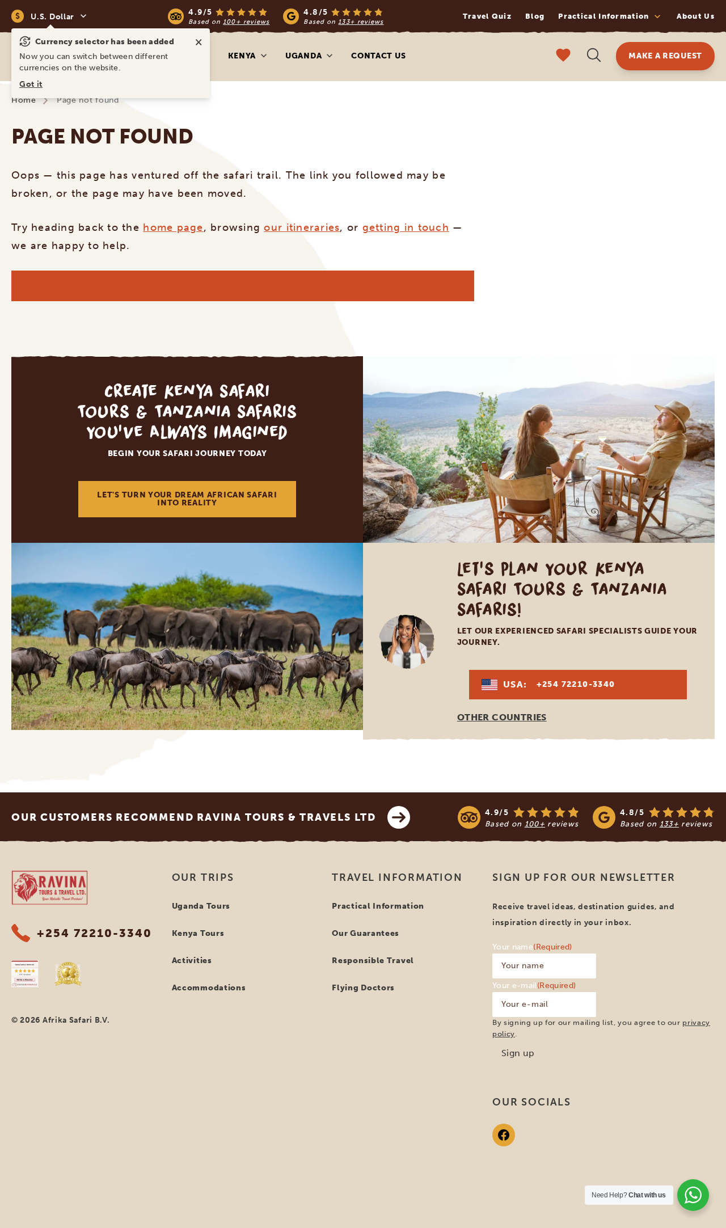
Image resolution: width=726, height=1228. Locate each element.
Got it (31, 84)
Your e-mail (534, 985)
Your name (532, 947)
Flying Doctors (363, 988)
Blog (534, 16)
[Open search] (593, 56)
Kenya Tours (198, 933)
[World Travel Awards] (68, 974)
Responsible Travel (373, 960)
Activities (192, 960)
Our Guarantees (365, 933)
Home (23, 100)
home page (173, 227)
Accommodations (209, 988)
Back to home (242, 285)
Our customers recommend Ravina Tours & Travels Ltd (193, 817)
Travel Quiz (487, 16)
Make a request (665, 56)
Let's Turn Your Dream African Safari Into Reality (187, 499)
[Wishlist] (563, 56)
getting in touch (405, 227)
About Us (696, 16)
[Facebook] (503, 1135)
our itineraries (302, 227)
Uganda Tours (201, 906)
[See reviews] (586, 817)
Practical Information (378, 906)
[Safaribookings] (25, 974)
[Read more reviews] (275, 16)
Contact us (378, 56)
